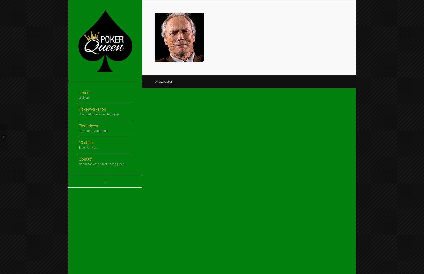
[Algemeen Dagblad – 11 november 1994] (4, 137)
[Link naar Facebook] (105, 181)
